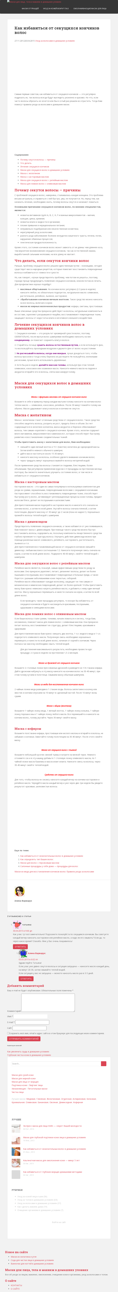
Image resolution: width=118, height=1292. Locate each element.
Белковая (91, 1098)
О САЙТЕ (15, 1288)
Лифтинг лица (36, 1085)
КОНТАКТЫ (16, 1285)
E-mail (11, 1022)
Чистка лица (18, 1092)
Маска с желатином (30, 173)
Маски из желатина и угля (23, 1256)
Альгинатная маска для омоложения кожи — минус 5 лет (51, 1160)
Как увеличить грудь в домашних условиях (28, 1051)
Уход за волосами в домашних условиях (55, 40)
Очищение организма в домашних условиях (38, 1210)
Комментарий (14, 1011)
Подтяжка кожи (20, 1085)
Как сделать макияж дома (30, 1206)
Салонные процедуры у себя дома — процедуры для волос (49, 866)
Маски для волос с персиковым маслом (39, 862)
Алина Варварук (36, 953)
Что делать (26, 163)
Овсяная (54, 1102)
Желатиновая (53, 1098)
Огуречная (66, 1098)
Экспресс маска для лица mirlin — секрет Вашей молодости (52, 1126)
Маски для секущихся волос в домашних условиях (45, 170)
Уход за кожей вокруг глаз (56, 8)
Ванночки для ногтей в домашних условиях (32, 1263)
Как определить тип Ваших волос (36, 859)
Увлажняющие (19, 1088)
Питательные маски (37, 1088)
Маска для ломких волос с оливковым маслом (43, 183)
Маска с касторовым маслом (34, 176)
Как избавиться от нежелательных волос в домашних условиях (51, 856)
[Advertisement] (61, 68)
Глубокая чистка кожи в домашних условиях (29, 1055)
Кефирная (78, 1102)
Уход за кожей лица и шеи (30, 1196)
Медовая (30, 1098)
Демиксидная (65, 1102)
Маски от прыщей (30, 8)
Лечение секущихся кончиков (34, 166)
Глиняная (41, 1098)
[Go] (103, 1063)
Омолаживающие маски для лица (89, 8)
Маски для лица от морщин (25, 1081)
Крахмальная (18, 1102)
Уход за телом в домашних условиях (35, 1199)
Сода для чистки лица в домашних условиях (32, 1260)
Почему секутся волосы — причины (37, 159)
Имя (10, 1016)
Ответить (20, 946)
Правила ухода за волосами (80, 871)
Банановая (43, 1102)
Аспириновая (79, 1098)
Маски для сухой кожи (23, 1075)
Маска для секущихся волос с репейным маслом (44, 180)
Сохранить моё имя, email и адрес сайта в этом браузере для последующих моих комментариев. (56, 1033)
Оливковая (31, 1102)
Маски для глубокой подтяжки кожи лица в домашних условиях (54, 1137)
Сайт (9, 1028)
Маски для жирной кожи (24, 1078)
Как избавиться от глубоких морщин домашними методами (52, 1172)
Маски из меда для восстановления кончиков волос (40, 871)
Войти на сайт (59, 1222)
